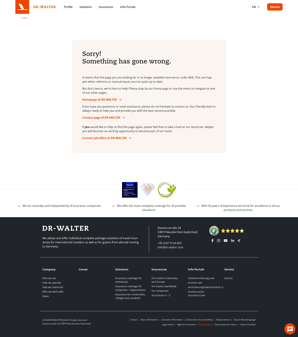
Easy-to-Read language (245, 319)
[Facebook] (212, 240)
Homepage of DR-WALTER (99, 99)
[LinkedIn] (232, 240)
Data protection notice (225, 324)
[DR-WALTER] (44, 6)
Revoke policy (204, 324)
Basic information (149, 319)
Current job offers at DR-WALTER (104, 138)
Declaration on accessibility (199, 319)
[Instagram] (218, 240)
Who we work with (52, 291)
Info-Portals (128, 7)
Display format (223, 319)
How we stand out (52, 287)
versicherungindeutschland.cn (205, 287)
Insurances (106, 7)
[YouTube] (226, 240)
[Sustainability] (167, 189)
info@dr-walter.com (170, 247)
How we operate (51, 282)
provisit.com (195, 282)
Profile (68, 7)
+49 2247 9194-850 (170, 243)
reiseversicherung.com (201, 278)
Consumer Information (172, 319)
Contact (133, 319)
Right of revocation (186, 324)
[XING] (239, 240)
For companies (160, 290)
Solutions (86, 7)
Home (24, 18)
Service (275, 7)
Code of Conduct (248, 324)
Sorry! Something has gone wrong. (126, 57)
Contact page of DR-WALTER (101, 117)
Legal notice (168, 324)
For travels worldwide (164, 286)
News (45, 296)
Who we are (49, 278)
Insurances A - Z (161, 295)
